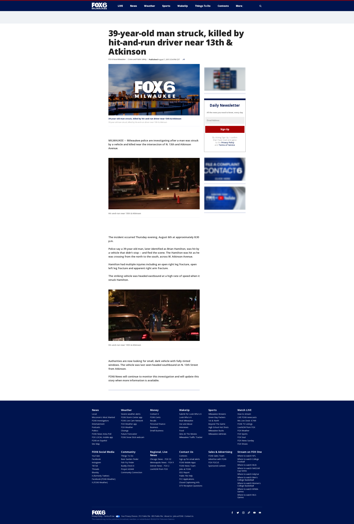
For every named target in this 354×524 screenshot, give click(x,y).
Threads (95, 469)
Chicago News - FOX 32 (160, 459)
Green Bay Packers (216, 417)
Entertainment (98, 424)
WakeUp (184, 410)
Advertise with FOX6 (217, 459)
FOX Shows (242, 444)
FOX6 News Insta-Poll (101, 434)
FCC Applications (186, 479)
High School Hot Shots (218, 427)
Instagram (96, 462)
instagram (243, 512)
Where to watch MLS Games (246, 496)
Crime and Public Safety (137, 59)
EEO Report (184, 472)
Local (94, 414)
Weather (126, 410)
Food (181, 430)
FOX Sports (242, 434)
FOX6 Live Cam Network (132, 420)
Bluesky (95, 472)
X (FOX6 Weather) (100, 482)
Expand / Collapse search (260, 6)
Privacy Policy (227, 142)
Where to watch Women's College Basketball (249, 484)
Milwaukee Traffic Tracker (190, 437)
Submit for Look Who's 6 (190, 414)
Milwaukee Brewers (217, 414)
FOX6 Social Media (103, 451)
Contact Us (186, 451)
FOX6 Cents (155, 417)
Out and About (185, 424)
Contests (183, 455)
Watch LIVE (244, 410)
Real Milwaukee (186, 420)
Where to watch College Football (248, 460)
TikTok (95, 465)
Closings (124, 430)
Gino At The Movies (188, 434)
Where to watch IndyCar (248, 474)
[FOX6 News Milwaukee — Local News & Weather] (101, 6)
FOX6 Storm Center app (131, 417)
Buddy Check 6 (127, 465)
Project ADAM (127, 469)
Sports (212, 410)
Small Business (156, 430)
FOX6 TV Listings (245, 424)
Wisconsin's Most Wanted (103, 417)
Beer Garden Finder (129, 459)
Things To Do (127, 455)
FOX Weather (127, 427)
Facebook (96, 459)
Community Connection (131, 472)
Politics (95, 430)
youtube (254, 512)
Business (154, 427)
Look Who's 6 (185, 417)
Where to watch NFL (246, 455)
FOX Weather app (129, 424)
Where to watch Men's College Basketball (247, 478)
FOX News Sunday (245, 440)
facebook (232, 512)
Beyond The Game (216, 424)
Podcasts (96, 427)
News (95, 410)
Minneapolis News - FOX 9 (162, 462)
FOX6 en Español (99, 440)
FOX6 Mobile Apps (187, 462)
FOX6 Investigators (100, 420)
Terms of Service (227, 145)
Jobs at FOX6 (185, 469)
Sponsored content (217, 465)
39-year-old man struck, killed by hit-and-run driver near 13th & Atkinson (144, 118)
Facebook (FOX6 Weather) (103, 479)
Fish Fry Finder (127, 462)
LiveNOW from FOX (246, 427)
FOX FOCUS (213, 462)
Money (154, 410)
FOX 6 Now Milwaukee (117, 59)
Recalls (153, 420)
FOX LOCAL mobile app (102, 437)
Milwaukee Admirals (217, 434)
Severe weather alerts (130, 414)
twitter (238, 512)
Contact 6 (154, 414)
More (239, 5)
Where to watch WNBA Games (247, 490)
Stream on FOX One (249, 451)
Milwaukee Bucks (216, 430)
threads (249, 512)
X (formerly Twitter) (100, 475)
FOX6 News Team (187, 465)
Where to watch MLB (247, 465)
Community (128, 451)
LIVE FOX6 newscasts (247, 417)
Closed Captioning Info (189, 482)
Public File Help (186, 475)
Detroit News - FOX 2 (159, 465)
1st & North (213, 420)
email (260, 512)
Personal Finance (157, 424)
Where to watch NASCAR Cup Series (248, 469)
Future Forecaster (129, 434)
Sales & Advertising (220, 451)
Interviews (183, 427)
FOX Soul (241, 437)
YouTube (96, 455)
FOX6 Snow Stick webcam (132, 437)
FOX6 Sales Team (216, 455)
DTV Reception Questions (190, 485)
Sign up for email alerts (189, 459)
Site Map (96, 444)
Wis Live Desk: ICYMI (246, 420)
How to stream (244, 414)
